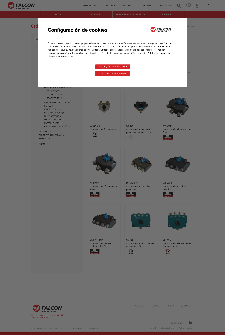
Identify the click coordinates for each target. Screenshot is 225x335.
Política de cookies (157, 53)
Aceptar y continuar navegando (112, 67)
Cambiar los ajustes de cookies (112, 73)
